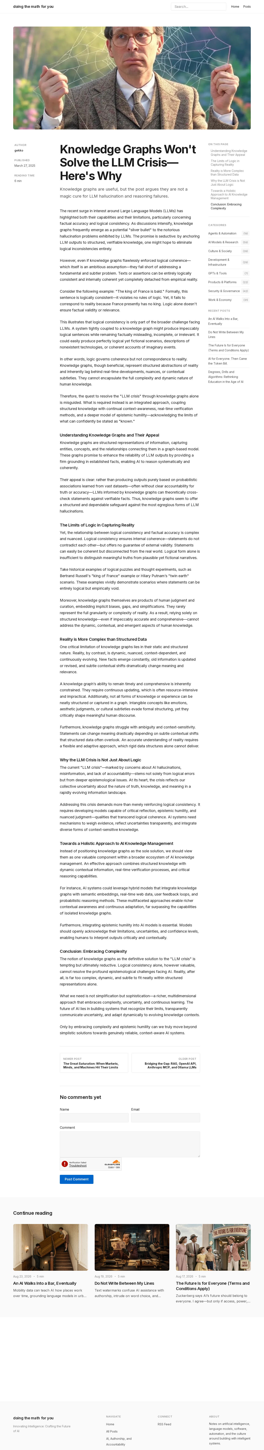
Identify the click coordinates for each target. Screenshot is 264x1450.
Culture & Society (220, 251)
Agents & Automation (222, 233)
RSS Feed (164, 1424)
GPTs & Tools (217, 273)
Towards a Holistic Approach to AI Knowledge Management (229, 194)
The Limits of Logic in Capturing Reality (225, 162)
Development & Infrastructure (218, 262)
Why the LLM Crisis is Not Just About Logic (228, 182)
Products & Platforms (222, 282)
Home (235, 6)
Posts (247, 6)
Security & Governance (224, 291)
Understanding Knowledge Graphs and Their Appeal (229, 152)
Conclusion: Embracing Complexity (226, 206)
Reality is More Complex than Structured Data (227, 172)
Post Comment (76, 1179)
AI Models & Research (223, 242)
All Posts (112, 1431)
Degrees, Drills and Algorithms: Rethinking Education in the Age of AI (225, 376)
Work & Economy (220, 300)
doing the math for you (33, 6)
